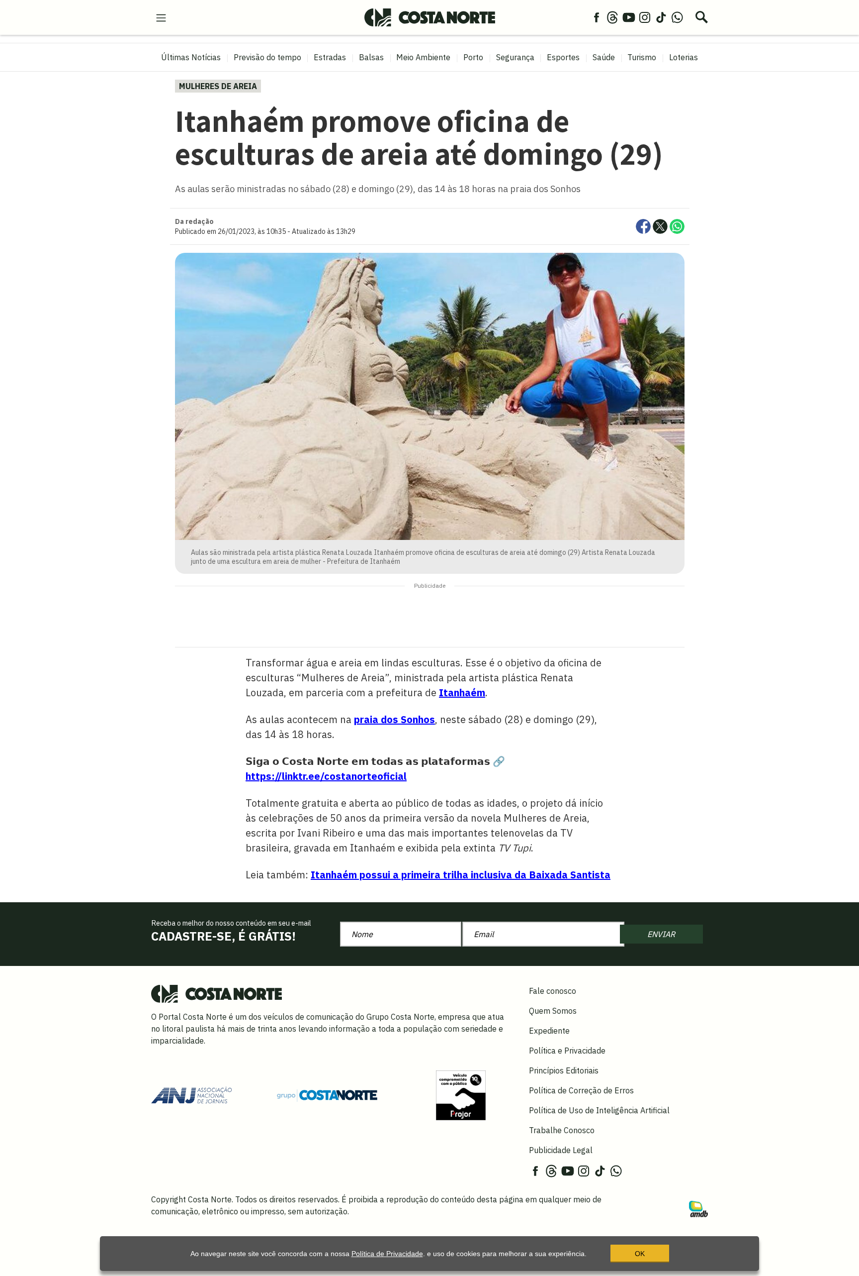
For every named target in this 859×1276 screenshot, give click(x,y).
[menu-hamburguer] (161, 17)
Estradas (330, 57)
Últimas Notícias (191, 57)
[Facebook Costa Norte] (596, 17)
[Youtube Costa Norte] (628, 17)
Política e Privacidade (567, 1051)
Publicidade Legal (561, 1150)
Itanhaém (462, 692)
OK (640, 1254)
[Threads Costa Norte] (612, 17)
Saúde (604, 57)
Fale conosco (552, 991)
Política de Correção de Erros (581, 1090)
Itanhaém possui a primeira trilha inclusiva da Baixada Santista (460, 874)
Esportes (563, 57)
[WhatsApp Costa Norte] (677, 17)
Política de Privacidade (387, 1254)
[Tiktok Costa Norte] (661, 17)
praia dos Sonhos (394, 719)
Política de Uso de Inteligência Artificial (599, 1110)
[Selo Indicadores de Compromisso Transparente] (461, 1094)
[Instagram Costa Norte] (644, 17)
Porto (473, 57)
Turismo (641, 57)
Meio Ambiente (423, 57)
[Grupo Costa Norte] (327, 1095)
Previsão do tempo (267, 57)
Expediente (549, 1031)
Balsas (371, 57)
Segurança (515, 57)
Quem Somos (553, 1011)
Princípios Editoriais (564, 1070)
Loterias (683, 57)
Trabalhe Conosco (562, 1130)
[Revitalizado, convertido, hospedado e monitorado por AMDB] (698, 1208)
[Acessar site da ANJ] (191, 1094)
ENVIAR (661, 934)
